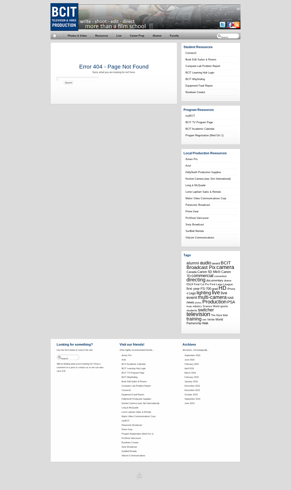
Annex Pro (191, 159)
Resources (101, 35)
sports (224, 306)
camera (225, 267)
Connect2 (190, 52)
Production (214, 301)
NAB (230, 297)
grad (215, 288)
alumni (192, 263)
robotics (197, 306)
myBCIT (190, 115)
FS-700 (206, 289)
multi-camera (212, 297)
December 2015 (192, 386)
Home (57, 35)
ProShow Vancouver (197, 217)
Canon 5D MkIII (209, 272)
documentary (214, 280)
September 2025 (192, 355)
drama (227, 280)
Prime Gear (192, 211)
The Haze (216, 315)
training (194, 318)
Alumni (157, 35)
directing (195, 279)
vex (204, 319)
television (198, 314)
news (190, 302)
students (191, 310)
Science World (211, 306)
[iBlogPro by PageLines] (139, 477)
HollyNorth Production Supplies (203, 172)
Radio (189, 306)
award (216, 263)
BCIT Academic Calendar (199, 128)
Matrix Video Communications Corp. (206, 198)
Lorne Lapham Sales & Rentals (203, 191)
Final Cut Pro (201, 284)
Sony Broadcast (194, 224)
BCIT (226, 262)
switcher (206, 309)
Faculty (174, 35)
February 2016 (191, 377)
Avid (188, 165)
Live (119, 35)
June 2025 (189, 359)
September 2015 (192, 399)
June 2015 (189, 403)
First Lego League (221, 284)
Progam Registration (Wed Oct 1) (204, 135)
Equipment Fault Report (199, 85)
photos (198, 302)
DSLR (189, 284)
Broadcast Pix (201, 267)
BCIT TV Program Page (199, 122)
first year (193, 289)
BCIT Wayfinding (195, 79)
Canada (191, 272)
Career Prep (137, 35)
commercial (202, 275)
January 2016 (191, 381)
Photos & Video (77, 35)
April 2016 (189, 368)
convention (220, 276)
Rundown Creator (195, 92)
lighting (204, 292)
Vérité (211, 319)
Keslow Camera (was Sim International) (208, 178)
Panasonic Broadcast (197, 204)
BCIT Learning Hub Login (199, 72)
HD (222, 288)
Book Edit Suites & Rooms (200, 59)
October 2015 (191, 394)
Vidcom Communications (199, 237)
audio (205, 262)
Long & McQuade (195, 185)
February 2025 (191, 364)
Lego (192, 293)
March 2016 (190, 373)
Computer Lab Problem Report (202, 66)
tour (225, 315)
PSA (231, 302)
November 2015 (192, 390)
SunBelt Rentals (194, 231)
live (216, 293)
